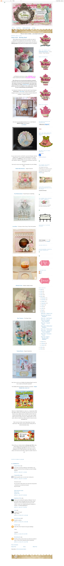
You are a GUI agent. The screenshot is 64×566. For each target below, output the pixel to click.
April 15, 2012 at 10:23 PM (21, 541)
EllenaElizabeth (17, 537)
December (43, 297)
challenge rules (25, 84)
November (43, 299)
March (42, 341)
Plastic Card (16, 491)
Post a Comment (14, 544)
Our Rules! (18, 27)
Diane (40, 273)
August (42, 304)
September (43, 303)
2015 (41, 291)
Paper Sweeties (41, 153)
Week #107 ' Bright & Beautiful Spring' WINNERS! (45, 338)
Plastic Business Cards (18, 490)
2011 (41, 347)
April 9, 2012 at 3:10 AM (20, 478)
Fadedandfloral (17, 475)
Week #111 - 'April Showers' (46, 318)
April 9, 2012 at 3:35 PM (20, 507)
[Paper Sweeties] (40, 155)
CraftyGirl (16, 524)
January (43, 345)
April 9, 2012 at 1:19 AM (20, 472)
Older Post (35, 546)
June (42, 308)
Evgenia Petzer (17, 465)
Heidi (15, 510)
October (43, 301)
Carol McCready (17, 518)
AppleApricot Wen (17, 498)
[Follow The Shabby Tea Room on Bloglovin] (44, 124)
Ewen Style (22, 91)
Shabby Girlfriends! (26, 27)
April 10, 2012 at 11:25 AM (21, 515)
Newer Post (13, 546)
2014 (41, 292)
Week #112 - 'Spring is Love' (46, 313)
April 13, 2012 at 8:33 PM (20, 533)
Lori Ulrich (24, 124)
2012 (41, 296)
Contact (33, 27)
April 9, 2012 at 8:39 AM (20, 495)
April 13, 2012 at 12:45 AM (21, 521)
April (42, 311)
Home (13, 27)
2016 (41, 289)
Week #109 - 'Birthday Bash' (19, 37)
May (42, 310)
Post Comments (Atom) (21, 549)
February (43, 343)
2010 (41, 348)
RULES (40, 172)
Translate (48, 241)
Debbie (40, 271)
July (42, 306)
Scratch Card (16, 493)
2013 (41, 294)
